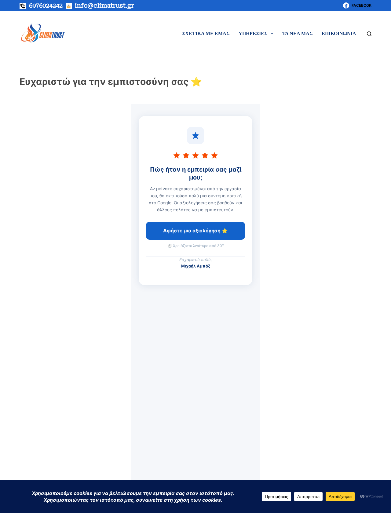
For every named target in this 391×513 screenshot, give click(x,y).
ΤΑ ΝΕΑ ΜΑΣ (297, 33)
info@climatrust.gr (104, 5)
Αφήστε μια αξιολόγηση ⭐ (195, 230)
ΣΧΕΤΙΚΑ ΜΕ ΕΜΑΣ (205, 33)
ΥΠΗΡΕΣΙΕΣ (253, 33)
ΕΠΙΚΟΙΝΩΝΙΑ (339, 33)
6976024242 (44, 5)
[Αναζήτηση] (369, 33)
